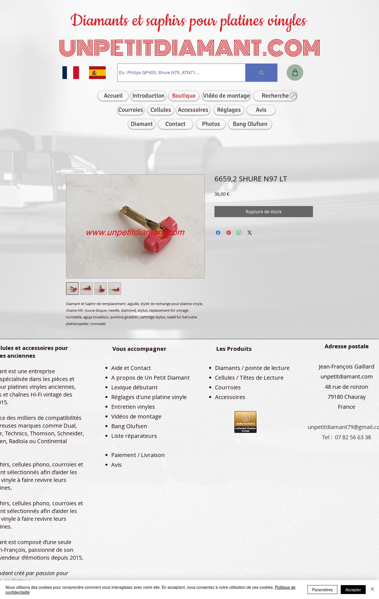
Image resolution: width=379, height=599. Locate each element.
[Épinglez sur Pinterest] (228, 233)
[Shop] (295, 72)
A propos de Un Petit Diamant (150, 378)
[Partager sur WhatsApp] (239, 233)
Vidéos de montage (136, 417)
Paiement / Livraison (138, 456)
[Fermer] (372, 590)
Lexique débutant (134, 388)
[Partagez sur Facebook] (218, 233)
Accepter (353, 589)
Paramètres (322, 589)
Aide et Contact (131, 369)
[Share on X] (249, 233)
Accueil (73, 156)
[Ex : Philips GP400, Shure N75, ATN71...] (261, 73)
